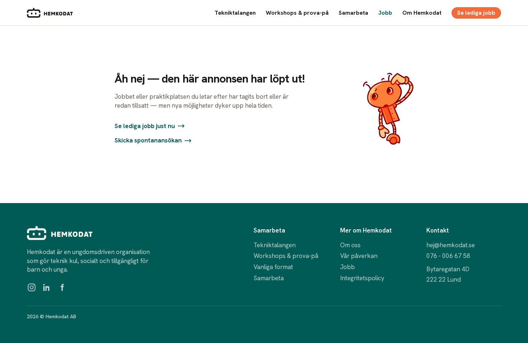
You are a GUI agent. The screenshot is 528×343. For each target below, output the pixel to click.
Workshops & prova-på (297, 13)
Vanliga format (273, 267)
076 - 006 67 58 (448, 256)
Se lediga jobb (476, 13)
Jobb (385, 13)
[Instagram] (31, 287)
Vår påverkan (359, 256)
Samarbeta (353, 13)
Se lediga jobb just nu (145, 126)
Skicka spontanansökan (148, 140)
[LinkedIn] (46, 287)
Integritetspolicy (362, 278)
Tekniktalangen (235, 13)
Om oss (350, 245)
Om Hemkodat (421, 13)
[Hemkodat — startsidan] (50, 13)
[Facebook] (61, 287)
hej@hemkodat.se (450, 245)
